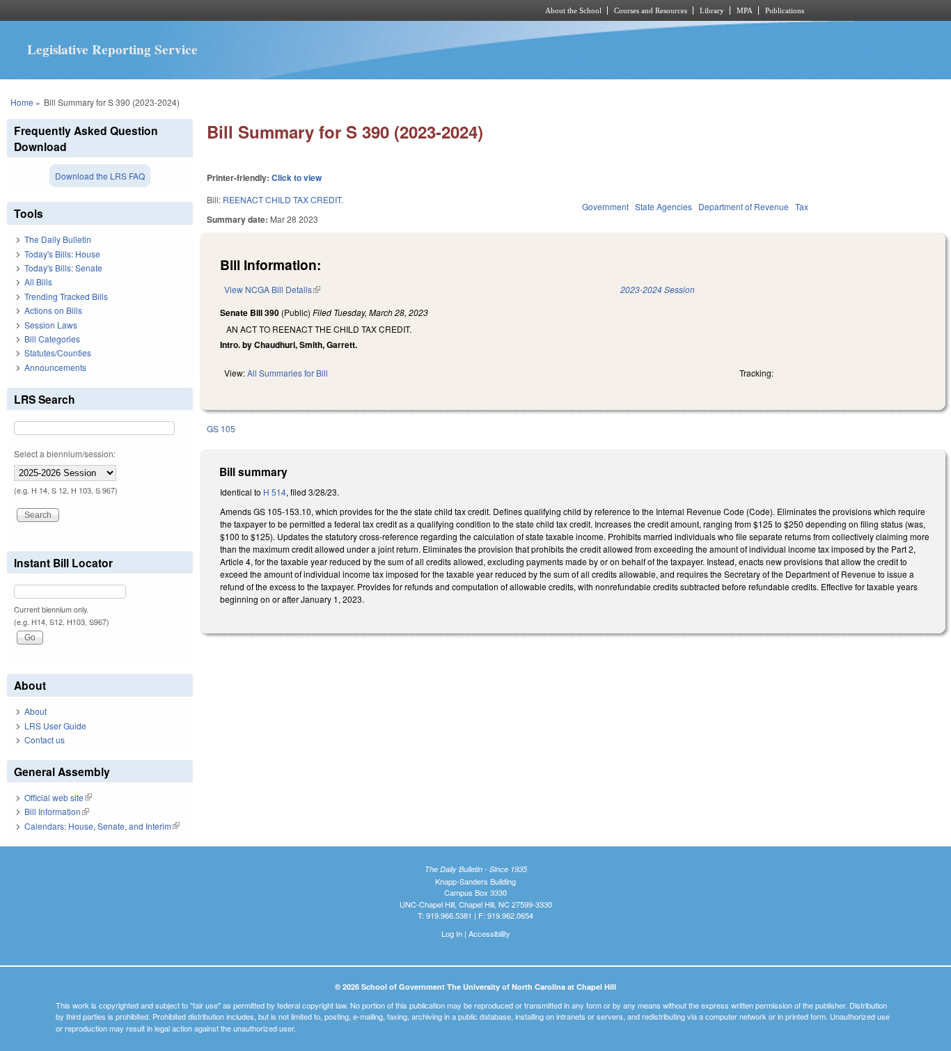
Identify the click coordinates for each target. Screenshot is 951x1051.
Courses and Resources (650, 10)
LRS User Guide (55, 726)
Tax (801, 206)
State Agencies (663, 206)
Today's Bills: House (62, 254)
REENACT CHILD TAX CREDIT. (283, 199)
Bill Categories (52, 339)
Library (712, 10)
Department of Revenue (743, 206)
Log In (451, 933)
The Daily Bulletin (57, 239)
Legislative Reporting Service (112, 49)
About (35, 711)
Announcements (55, 367)
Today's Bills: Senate (63, 268)
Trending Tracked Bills (66, 296)
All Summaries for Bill (287, 373)
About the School (573, 10)
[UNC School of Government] (291, 10)
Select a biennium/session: (65, 453)
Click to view (297, 177)
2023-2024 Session (657, 289)
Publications (784, 10)
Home (21, 102)
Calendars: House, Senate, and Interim (102, 826)
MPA (745, 10)
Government (605, 206)
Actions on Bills (53, 310)
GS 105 (221, 428)
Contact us (44, 739)
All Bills (38, 281)
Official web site (58, 797)
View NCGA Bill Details (272, 289)
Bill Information (56, 811)
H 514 (274, 492)
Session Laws (50, 325)
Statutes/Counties (57, 352)
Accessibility (489, 933)
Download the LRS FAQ (100, 176)
